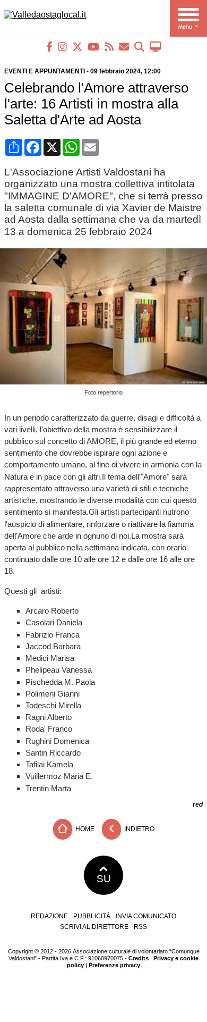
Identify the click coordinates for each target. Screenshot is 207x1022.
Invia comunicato (146, 916)
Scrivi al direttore (94, 927)
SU (104, 878)
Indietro (138, 828)
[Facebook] (49, 46)
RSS (140, 927)
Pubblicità (91, 916)
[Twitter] (77, 46)
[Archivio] (139, 46)
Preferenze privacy (114, 965)
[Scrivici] (124, 46)
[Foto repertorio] (105, 381)
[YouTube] (93, 46)
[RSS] (109, 46)
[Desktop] (155, 46)
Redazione (49, 916)
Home (84, 828)
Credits (138, 958)
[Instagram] (62, 46)
